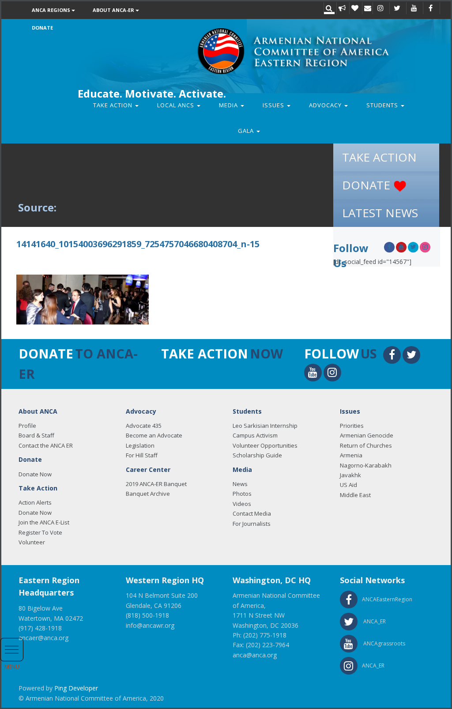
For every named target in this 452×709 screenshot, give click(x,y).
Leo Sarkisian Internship (265, 426)
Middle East (355, 495)
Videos (242, 504)
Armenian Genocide (366, 435)
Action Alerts (35, 502)
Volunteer (32, 542)
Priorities (352, 426)
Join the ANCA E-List (44, 522)
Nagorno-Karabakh (366, 465)
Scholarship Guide (257, 455)
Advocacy (326, 105)
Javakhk (350, 475)
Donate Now (35, 474)
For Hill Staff (142, 455)
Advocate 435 (144, 426)
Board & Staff (36, 435)
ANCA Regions (52, 10)
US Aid (348, 485)
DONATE (367, 185)
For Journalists (252, 524)
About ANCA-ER (114, 10)
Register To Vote (40, 532)
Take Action (113, 105)
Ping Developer (76, 688)
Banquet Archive (148, 494)
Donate (42, 27)
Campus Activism (255, 435)
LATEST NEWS (380, 213)
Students (383, 105)
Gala (247, 131)
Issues (274, 105)
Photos (242, 494)
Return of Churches (366, 445)
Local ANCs (176, 105)
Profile (27, 426)
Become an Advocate (154, 435)
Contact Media (252, 513)
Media (229, 105)
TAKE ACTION (379, 157)
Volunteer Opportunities (265, 445)
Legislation (140, 445)
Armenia (351, 455)
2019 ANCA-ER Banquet (156, 484)
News (240, 484)
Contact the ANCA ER (46, 445)
